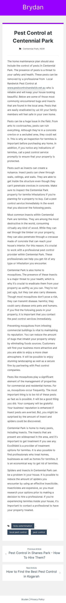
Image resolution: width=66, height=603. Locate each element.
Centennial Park (31, 48)
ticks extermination (22, 526)
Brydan (33, 7)
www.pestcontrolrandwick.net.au (26, 87)
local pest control (18, 532)
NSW (42, 48)
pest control (39, 532)
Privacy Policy (37, 599)
